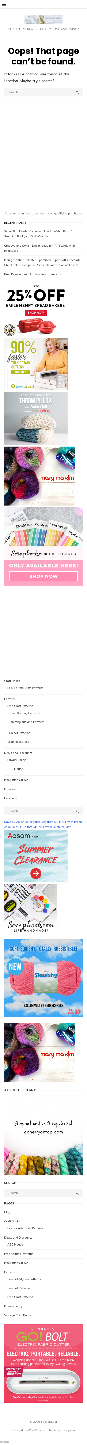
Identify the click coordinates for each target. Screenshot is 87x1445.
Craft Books (12, 681)
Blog (7, 1212)
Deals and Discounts (18, 753)
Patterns (10, 699)
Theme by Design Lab (61, 1430)
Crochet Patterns (18, 733)
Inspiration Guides (16, 780)
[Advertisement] (43, 161)
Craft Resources (18, 742)
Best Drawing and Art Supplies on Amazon (33, 274)
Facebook (10, 798)
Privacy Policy (16, 760)
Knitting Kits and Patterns (28, 722)
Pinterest (10, 789)
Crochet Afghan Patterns (24, 1279)
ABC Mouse (15, 769)
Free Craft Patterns (20, 706)
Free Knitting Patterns (25, 713)
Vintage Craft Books (17, 1315)
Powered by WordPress (26, 1430)
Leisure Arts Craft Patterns (25, 688)
